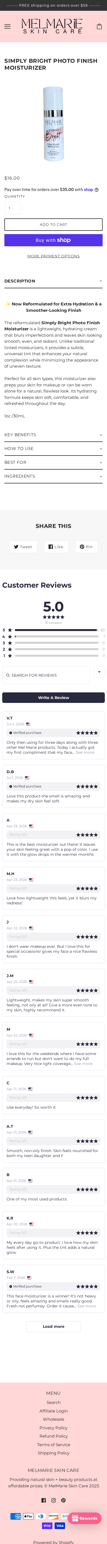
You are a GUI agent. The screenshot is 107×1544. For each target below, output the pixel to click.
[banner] (52, 26)
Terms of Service (53, 1444)
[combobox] (99, 671)
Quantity (12, 196)
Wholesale (53, 1419)
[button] (53, 281)
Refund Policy (54, 1436)
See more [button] (84, 752)
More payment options (53, 256)
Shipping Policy (53, 1453)
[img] (44, 1500)
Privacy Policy (53, 1427)
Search (54, 1402)
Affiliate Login (54, 1411)
